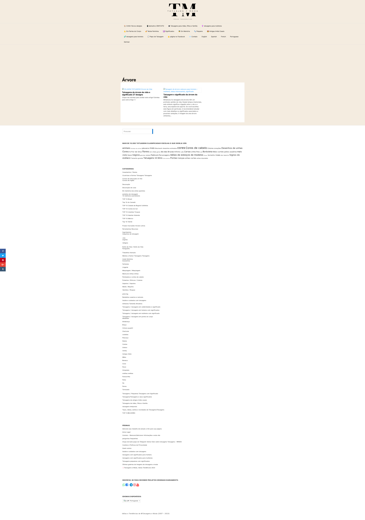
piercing (125, 294)
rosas (217, 155)
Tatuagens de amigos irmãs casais (134, 400)
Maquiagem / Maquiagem (131, 270)
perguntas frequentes (130, 438)
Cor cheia (152, 152)
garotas (142, 155)
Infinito (177, 152)
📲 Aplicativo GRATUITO (155, 26)
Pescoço (125, 338)
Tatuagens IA (150, 158)
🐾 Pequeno (198, 31)
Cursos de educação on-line (132, 178)
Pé (123, 383)
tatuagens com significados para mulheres (137, 458)
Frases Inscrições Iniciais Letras (133, 226)
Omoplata (125, 370)
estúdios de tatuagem (130, 194)
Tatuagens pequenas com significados (136, 461)
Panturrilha (126, 376)
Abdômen (125, 318)
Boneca (125, 360)
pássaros (145, 148)
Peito (124, 380)
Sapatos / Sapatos (129, 283)
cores (181, 147)
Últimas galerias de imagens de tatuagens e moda (140, 464)
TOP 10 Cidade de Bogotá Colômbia (135, 205)
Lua (201, 152)
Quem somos (126, 448)
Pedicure (154, 155)
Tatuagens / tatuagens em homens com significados (140, 310)
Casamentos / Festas (129, 172)
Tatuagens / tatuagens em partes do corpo (137, 316)
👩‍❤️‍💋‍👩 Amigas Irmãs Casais (215, 31)
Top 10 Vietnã (127, 222)
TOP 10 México (127, 218)
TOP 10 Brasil (127, 199)
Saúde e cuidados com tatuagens (134, 300)
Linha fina (195, 152)
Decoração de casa (129, 187)
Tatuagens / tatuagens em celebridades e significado (141, 307)
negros (136, 155)
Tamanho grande (137, 158)
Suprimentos (126, 232)
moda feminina (127, 259)
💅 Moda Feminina (152, 31)
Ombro (124, 347)
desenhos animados (170, 148)
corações (217, 148)
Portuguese (134, 501)
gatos (158, 152)
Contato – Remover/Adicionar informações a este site (141, 435)
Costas (124, 344)
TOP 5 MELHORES (128, 413)
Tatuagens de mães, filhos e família (135, 403)
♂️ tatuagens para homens (133, 37)
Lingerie (125, 267)
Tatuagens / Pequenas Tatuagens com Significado (140, 393)
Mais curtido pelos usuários (225, 152)
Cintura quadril (127, 328)
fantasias (125, 264)
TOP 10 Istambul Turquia (131, 212)
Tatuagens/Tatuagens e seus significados (137, 397)
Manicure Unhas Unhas (130, 274)
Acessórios (126, 261)
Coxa (124, 363)
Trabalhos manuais (129, 252)
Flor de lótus (136, 152)
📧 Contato (193, 37)
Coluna (210, 148)
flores (145, 151)
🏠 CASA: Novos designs (133, 26)
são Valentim (225, 155)
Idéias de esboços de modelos (186, 155)
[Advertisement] (184, 59)
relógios (125, 243)
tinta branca (166, 158)
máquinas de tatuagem (130, 234)
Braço (124, 325)
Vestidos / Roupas (128, 290)
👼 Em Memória (184, 31)
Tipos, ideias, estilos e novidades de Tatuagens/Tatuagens (143, 410)
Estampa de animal (136, 148)
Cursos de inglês (128, 180)
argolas (125, 239)
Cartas (187, 152)
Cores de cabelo (196, 147)
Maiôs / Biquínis (128, 286)
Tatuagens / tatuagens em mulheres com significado (141, 313)
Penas (205, 155)
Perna (124, 386)
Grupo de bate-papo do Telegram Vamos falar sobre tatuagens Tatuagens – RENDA (152, 442)
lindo (152, 148)
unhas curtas (190, 158)
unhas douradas (202, 158)
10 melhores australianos (131, 196)
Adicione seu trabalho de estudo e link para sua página (142, 429)
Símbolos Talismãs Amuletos (132, 303)
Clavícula (125, 331)
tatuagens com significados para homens (137, 455)
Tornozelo (125, 389)
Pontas (173, 158)
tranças (181, 158)
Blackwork (158, 148)
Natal (130, 155)
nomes (148, 155)
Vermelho (211, 155)
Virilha (124, 350)
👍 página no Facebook (176, 37)
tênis (159, 158)
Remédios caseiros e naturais (132, 297)
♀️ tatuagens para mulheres (212, 26)
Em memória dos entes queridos (133, 191)
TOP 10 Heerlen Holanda (131, 215)
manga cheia (126, 354)
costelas (125, 334)
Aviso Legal (126, 432)
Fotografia (126, 248)
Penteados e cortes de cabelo (133, 277)
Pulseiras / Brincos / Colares (132, 280)
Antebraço (126, 321)
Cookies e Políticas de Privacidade (134, 445)
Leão (182, 152)
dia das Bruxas (167, 152)
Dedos (124, 341)
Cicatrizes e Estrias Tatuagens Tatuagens (137, 175)
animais (126, 148)
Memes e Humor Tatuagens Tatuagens (136, 256)
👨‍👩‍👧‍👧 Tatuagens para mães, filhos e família (182, 26)
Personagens (164, 155)
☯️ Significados (168, 31)
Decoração (126, 184)
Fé (130, 152)
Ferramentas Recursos (130, 229)
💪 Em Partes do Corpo (132, 31)
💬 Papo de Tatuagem (155, 37)
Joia (123, 238)
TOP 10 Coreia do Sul (130, 209)
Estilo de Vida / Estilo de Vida (132, 247)
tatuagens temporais (129, 406)
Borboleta (208, 151)
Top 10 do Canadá (128, 202)
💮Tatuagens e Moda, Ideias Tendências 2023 (138, 467)
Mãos (124, 357)
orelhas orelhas (127, 373)
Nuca (124, 367)
